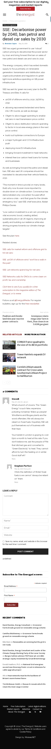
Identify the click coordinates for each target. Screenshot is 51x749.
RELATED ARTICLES (12, 334)
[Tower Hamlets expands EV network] (9, 357)
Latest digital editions (37, 706)
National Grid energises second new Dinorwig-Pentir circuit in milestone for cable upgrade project (24, 667)
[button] (25, 5)
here (17, 236)
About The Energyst (16, 712)
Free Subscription (18, 706)
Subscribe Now (25, 9)
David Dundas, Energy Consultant (16, 625)
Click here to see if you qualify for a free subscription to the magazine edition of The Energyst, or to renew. (22, 290)
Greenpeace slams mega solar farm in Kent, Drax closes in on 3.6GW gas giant (37, 320)
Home (5, 21)
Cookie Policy (25, 732)
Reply (14, 459)
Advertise (26, 709)
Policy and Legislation (18, 21)
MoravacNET (30, 737)
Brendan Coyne (11, 43)
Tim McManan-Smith (11, 684)
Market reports (13, 709)
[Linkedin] (30, 712)
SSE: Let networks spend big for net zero (21, 270)
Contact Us (37, 709)
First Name (9, 595)
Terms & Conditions (33, 729)
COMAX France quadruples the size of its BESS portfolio (32, 343)
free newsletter (32, 304)
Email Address (10, 586)
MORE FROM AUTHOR (35, 334)
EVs (4, 360)
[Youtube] (40, 712)
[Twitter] (35, 712)
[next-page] (8, 382)
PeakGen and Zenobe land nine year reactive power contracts (13, 319)
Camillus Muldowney (11, 633)
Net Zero (6, 373)
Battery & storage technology (7, 347)
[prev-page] (4, 382)
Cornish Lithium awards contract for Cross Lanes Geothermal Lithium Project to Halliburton (32, 371)
